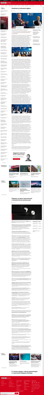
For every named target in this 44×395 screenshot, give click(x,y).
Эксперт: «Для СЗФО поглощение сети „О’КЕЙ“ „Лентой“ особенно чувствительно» (36, 33)
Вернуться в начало (4, 194)
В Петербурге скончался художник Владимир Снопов (4, 37)
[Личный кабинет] (41, 3)
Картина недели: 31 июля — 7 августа (36, 231)
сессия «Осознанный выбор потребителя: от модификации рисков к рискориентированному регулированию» (21, 32)
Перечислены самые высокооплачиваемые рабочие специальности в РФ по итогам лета (4, 90)
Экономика (10, 172)
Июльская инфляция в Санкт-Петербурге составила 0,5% (36, 37)
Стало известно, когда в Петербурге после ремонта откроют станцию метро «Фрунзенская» (4, 99)
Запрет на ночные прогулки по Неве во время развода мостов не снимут (4, 34)
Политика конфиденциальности (35, 384)
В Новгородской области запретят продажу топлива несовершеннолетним (4, 53)
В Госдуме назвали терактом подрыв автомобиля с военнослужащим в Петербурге (4, 103)
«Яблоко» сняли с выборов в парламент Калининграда (4, 43)
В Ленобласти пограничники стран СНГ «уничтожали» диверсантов (4, 156)
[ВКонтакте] (40, 11)
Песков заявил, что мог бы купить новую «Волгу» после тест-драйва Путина (4, 31)
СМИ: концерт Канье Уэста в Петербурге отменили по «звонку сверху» (4, 140)
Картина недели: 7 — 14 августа (37, 228)
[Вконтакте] (35, 382)
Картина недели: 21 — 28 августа (37, 223)
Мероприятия (10, 382)
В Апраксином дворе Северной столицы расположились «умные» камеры (4, 153)
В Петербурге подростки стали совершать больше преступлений (4, 111)
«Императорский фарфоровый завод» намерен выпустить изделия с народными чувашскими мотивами (4, 40)
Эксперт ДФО (18, 386)
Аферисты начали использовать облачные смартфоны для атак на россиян (4, 11)
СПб (16, 383)
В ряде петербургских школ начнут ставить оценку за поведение (4, 83)
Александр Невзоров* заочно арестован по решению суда (4, 50)
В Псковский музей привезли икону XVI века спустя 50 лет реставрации (4, 69)
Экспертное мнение (3, 383)
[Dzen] (33, 382)
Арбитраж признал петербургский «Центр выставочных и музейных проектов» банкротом (3, 121)
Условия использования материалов (36, 385)
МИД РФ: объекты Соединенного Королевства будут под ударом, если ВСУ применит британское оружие (4, 62)
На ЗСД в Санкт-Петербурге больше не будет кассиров (4, 108)
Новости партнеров (11, 383)
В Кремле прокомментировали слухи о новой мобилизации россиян (4, 131)
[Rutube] (37, 382)
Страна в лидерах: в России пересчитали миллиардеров (4, 58)
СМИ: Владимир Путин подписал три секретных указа (4, 93)
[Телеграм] (38, 11)
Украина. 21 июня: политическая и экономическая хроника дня (22, 199)
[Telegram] (39, 382)
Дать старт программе (23, 361)
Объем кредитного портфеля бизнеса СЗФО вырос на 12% (36, 44)
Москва (17, 382)
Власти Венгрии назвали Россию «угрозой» (3, 95)
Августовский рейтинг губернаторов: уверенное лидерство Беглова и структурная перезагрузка (25, 190)
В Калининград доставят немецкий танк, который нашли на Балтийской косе (4, 143)
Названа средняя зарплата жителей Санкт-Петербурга (4, 137)
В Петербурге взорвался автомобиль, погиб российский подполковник (4, 115)
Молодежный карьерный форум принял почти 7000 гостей (35, 362)
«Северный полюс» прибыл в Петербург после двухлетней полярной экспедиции (4, 65)
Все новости (4, 162)
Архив (25, 382)
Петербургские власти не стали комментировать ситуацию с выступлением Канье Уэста (4, 86)
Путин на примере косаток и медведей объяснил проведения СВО (4, 14)
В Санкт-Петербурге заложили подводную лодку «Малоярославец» (4, 80)
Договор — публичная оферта (35, 388)
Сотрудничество (26, 383)
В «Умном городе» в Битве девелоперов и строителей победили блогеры (13, 362)
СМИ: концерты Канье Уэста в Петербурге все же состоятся (4, 74)
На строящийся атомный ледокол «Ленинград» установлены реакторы (36, 41)
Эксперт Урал (18, 389)
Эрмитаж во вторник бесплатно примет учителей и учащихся (4, 56)
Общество (34, 227)
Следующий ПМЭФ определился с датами (3, 76)
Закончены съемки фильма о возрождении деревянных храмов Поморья (4, 146)
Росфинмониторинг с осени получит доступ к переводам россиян (4, 134)
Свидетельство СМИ (26, 386)
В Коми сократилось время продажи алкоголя (4, 71)
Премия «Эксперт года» (12, 386)
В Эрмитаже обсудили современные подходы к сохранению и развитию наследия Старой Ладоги (3, 47)
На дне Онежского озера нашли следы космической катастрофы (4, 159)
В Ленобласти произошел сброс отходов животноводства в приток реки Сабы (4, 150)
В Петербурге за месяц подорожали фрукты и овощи (4, 106)
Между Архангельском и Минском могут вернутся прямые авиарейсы (4, 128)
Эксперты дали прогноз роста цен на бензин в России (4, 117)
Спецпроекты (25, 389)
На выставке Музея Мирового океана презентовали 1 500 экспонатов (4, 124)
